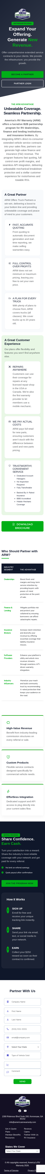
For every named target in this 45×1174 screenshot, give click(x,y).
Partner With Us (31, 1134)
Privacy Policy (34, 1170)
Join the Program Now (19, 883)
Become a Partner (22, 74)
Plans (7, 1131)
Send (23, 1081)
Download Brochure (24, 526)
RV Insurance (29, 1137)
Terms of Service (11, 1170)
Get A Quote (10, 1128)
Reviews (28, 1128)
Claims (27, 1131)
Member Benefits (13, 1134)
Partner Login (22, 83)
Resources (9, 1137)
